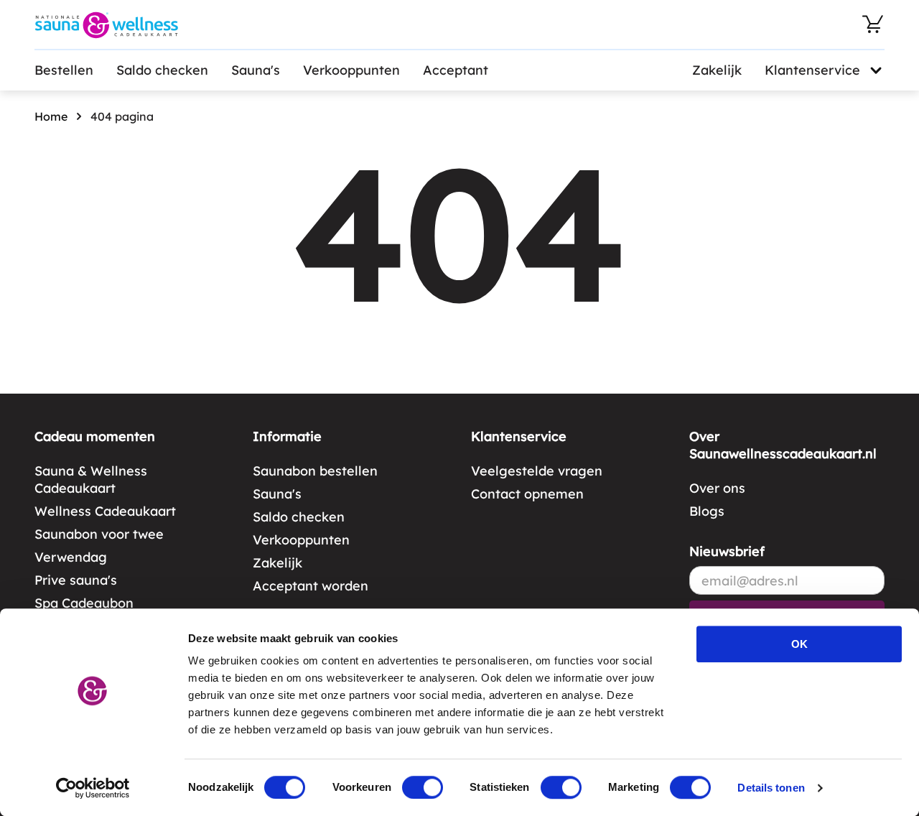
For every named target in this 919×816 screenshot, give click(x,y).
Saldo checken (162, 70)
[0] (873, 24)
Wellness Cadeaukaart (105, 511)
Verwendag (70, 557)
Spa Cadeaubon (84, 603)
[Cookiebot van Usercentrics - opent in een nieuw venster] (93, 788)
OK (799, 644)
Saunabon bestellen (315, 471)
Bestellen (63, 70)
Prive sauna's (75, 580)
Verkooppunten (351, 70)
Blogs (706, 511)
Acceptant (455, 70)
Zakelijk (717, 70)
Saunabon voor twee (99, 534)
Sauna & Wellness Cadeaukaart (90, 479)
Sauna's (255, 70)
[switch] (422, 787)
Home (50, 116)
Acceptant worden (310, 586)
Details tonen (770, 788)
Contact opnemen (527, 494)
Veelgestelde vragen (536, 471)
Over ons (717, 488)
